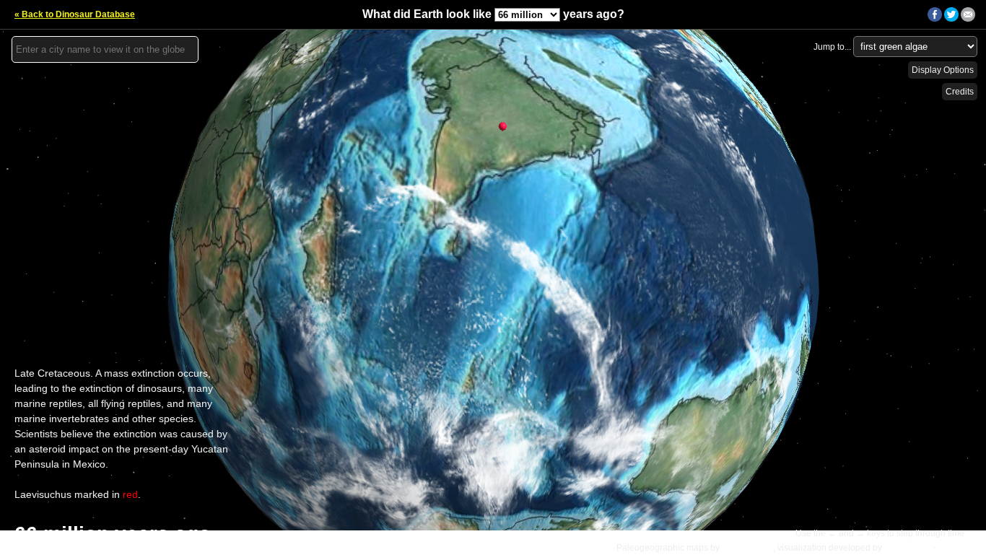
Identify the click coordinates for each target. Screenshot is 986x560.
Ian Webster (907, 548)
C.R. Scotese (747, 548)
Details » (958, 548)
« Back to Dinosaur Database (74, 14)
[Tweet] (951, 19)
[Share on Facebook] (935, 19)
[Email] (968, 19)
